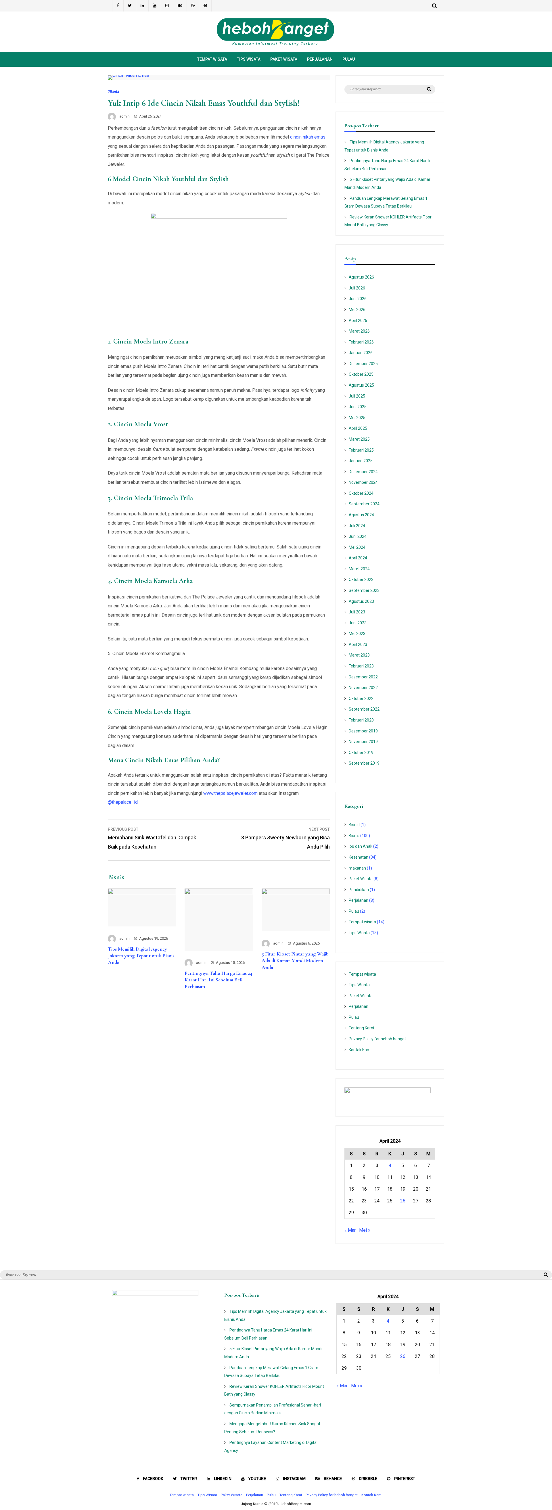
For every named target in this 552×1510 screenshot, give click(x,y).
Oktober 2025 (361, 374)
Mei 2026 (357, 309)
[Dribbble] (193, 5)
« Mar (350, 1230)
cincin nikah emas (307, 137)
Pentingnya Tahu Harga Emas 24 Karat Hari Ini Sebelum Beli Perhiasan (218, 980)
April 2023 (358, 644)
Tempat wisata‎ (212, 59)
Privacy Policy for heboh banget (377, 1039)
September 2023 (364, 590)
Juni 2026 (358, 298)
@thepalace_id (123, 802)
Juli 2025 (357, 396)
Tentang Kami (361, 1028)
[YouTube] (155, 5)
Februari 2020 (361, 720)
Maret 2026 (359, 331)
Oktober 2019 (361, 752)
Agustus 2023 (361, 601)
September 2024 (364, 504)
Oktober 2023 (361, 579)
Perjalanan (320, 59)
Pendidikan (359, 889)
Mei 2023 (357, 633)
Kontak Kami (360, 1049)
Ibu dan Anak (360, 846)
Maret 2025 (359, 439)
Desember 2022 (363, 677)
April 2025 (358, 428)
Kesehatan (358, 857)
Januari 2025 (361, 460)
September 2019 (364, 763)
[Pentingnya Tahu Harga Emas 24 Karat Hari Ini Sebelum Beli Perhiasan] (219, 892)
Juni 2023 (358, 623)
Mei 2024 (357, 547)
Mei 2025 (357, 417)
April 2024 (358, 558)
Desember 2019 (363, 731)
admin (124, 116)
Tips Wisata (248, 59)
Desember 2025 (363, 363)
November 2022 (363, 687)
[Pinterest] (205, 5)
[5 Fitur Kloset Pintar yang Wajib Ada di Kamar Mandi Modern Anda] (296, 892)
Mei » (364, 1230)
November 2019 (363, 741)
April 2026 (358, 320)
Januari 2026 (361, 352)
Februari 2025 (361, 450)
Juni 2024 (358, 536)
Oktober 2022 (361, 698)
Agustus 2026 (361, 277)
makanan (357, 868)
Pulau (348, 59)
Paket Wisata (283, 59)
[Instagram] (167, 5)
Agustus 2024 (361, 515)
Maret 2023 (359, 655)
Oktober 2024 (361, 493)
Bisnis (113, 91)
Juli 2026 (357, 288)
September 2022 (364, 709)
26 (402, 1201)
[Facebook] (118, 5)
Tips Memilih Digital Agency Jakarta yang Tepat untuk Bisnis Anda (141, 956)
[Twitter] (130, 5)
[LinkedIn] (142, 5)
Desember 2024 (363, 471)
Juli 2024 (357, 525)
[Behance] (180, 5)
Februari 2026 (361, 342)
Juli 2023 (357, 612)
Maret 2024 (359, 569)
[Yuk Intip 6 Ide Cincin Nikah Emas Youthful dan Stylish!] (128, 75)
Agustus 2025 (361, 385)
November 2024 (363, 482)
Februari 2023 (361, 666)
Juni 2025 (358, 406)
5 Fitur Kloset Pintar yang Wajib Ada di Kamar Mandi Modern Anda (295, 960)
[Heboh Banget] (276, 44)
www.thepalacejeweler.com (230, 793)
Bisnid (354, 824)
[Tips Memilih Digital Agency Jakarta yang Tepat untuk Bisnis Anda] (142, 892)
